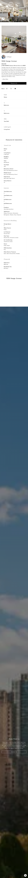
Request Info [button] (14, 83)
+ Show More (5, 79)
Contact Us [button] (14, 751)
